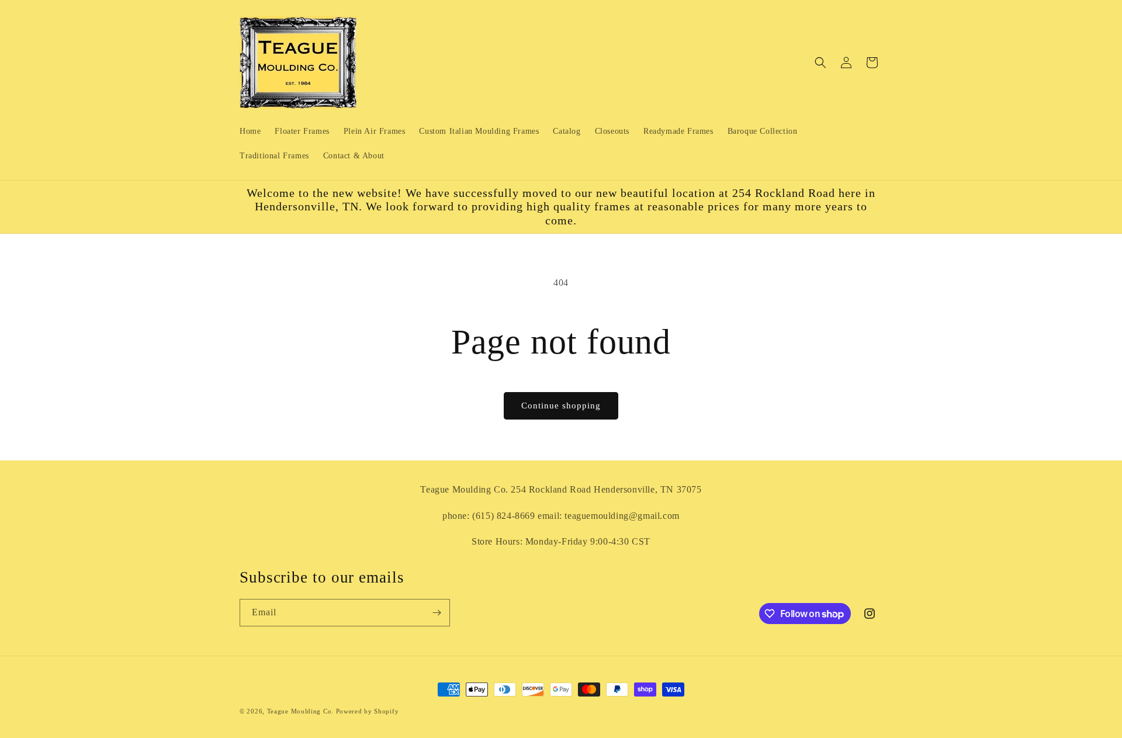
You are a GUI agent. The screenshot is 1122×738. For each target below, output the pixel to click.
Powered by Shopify (367, 711)
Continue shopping (561, 405)
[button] (820, 62)
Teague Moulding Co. (300, 711)
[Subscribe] (436, 612)
